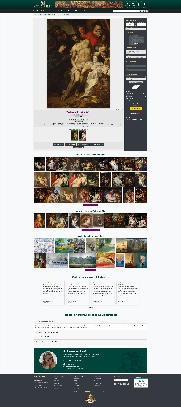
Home (35, 14)
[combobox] (135, 29)
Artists (42, 11)
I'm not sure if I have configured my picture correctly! (50, 342)
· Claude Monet (97, 380)
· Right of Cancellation (58, 385)
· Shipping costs (77, 382)
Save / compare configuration (136, 82)
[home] (34, 11)
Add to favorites (71, 144)
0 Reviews (81, 147)
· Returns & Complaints (58, 387)
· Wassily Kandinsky (97, 383)
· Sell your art (76, 380)
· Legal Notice (56, 380)
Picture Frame (61, 11)
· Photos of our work (77, 385)
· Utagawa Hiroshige (98, 385)
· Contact (55, 378)
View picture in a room (97, 144)
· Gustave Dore (96, 387)
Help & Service (76, 11)
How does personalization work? (44, 321)
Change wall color (83, 144)
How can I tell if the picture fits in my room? (47, 332)
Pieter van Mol (55, 14)
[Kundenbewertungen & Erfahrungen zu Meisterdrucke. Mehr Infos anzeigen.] (141, 381)
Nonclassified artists (47, 14)
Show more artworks (90, 270)
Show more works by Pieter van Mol (90, 230)
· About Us (56, 388)
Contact (83, 11)
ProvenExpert (48, 301)
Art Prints (37, 11)
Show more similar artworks (90, 205)
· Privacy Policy (56, 383)
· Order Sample (76, 388)
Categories (48, 11)
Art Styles (54, 11)
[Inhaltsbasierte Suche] (143, 11)
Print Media (68, 11)
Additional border (128, 27)
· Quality (75, 383)
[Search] (140, 11)
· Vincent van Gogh (97, 378)
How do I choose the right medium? (45, 337)
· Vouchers (76, 387)
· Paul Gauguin (96, 382)
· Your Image (76, 378)
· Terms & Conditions (58, 382)
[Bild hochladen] (147, 11)
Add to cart (136, 108)
